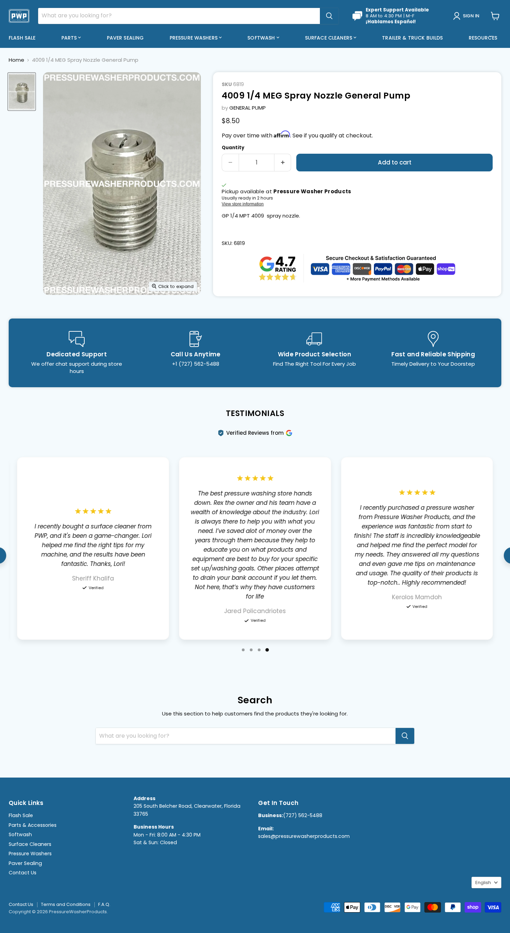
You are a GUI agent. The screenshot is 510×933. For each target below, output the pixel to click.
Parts (69, 37)
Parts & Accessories (33, 825)
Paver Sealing (125, 37)
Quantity (233, 147)
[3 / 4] (259, 649)
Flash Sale (22, 37)
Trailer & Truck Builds (412, 37)
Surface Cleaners (329, 37)
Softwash (261, 37)
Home (16, 60)
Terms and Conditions (66, 904)
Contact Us (22, 872)
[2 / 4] (251, 649)
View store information (243, 204)
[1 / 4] (243, 649)
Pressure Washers (194, 37)
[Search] (329, 16)
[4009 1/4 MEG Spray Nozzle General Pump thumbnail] (21, 91)
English (483, 882)
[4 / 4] (267, 650)
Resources (484, 37)
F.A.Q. (104, 904)
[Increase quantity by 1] (282, 162)
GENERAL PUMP (247, 107)
